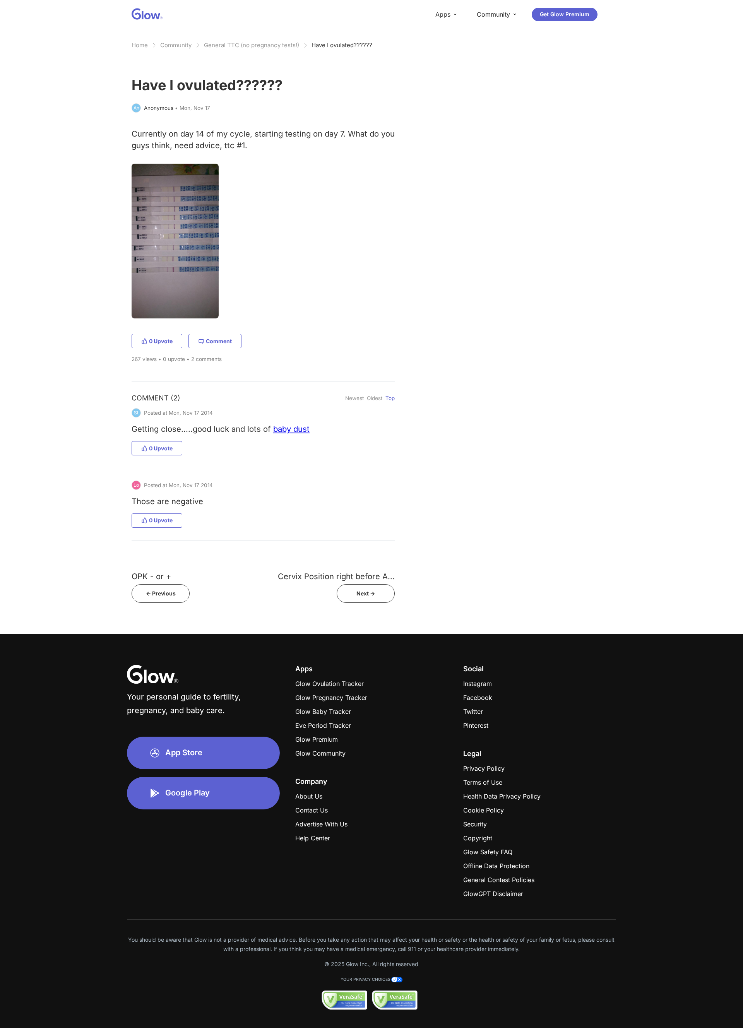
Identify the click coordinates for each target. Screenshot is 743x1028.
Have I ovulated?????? (342, 45)
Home (140, 45)
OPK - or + (151, 576)
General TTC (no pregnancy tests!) (251, 45)
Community (176, 45)
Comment (219, 341)
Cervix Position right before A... (336, 576)
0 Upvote (161, 341)
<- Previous (161, 593)
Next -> (365, 593)
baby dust (291, 429)
